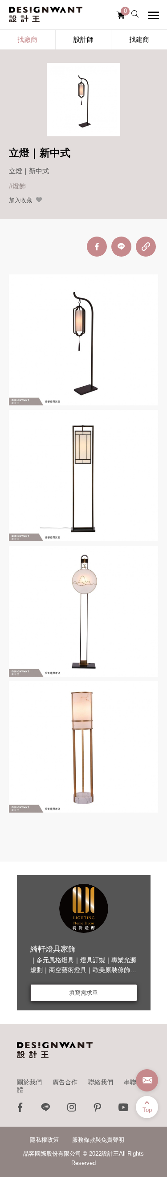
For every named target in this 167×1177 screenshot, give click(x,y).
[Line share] (121, 247)
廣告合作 (65, 1082)
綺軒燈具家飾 (53, 949)
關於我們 (29, 1082)
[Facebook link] (20, 1109)
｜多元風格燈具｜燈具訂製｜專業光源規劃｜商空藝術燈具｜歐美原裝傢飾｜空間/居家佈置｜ (83, 970)
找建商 (139, 39)
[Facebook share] (97, 247)
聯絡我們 (100, 1082)
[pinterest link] (97, 1109)
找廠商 (27, 39)
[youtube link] (123, 1109)
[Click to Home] (45, 15)
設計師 (83, 39)
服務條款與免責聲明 (98, 1139)
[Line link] (46, 1109)
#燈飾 (17, 186)
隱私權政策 (44, 1139)
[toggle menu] (154, 15)
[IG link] (71, 1109)
